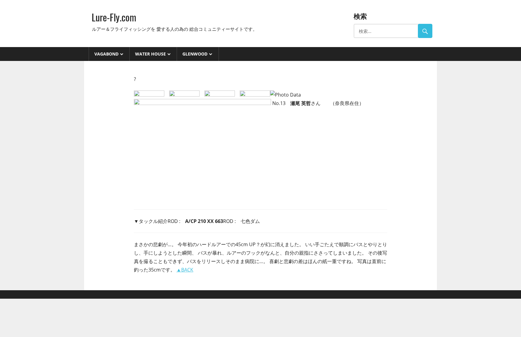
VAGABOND (106, 54)
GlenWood (194, 54)
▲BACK (184, 269)
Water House (150, 54)
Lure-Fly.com (114, 17)
